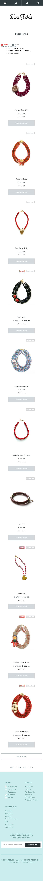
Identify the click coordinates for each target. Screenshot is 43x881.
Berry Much (21, 317)
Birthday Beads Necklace (21, 455)
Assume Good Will (21, 110)
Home (12, 768)
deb (23, 48)
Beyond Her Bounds (21, 386)
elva (16, 48)
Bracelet (21, 524)
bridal (27, 51)
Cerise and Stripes (21, 731)
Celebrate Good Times (21, 662)
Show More (21, 756)
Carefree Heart (22, 593)
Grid (6, 45)
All (9, 48)
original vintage (14, 51)
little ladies (13, 53)
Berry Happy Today (21, 248)
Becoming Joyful (21, 179)
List (17, 45)
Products (22, 768)
